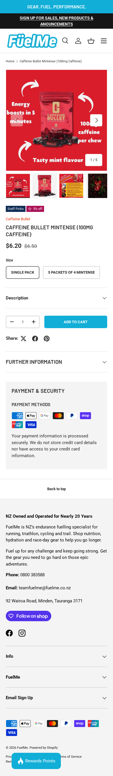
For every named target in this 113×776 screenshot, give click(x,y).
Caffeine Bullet (18, 219)
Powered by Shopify (44, 748)
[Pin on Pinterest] (46, 338)
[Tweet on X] (23, 338)
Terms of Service (69, 757)
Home (10, 61)
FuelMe (22, 748)
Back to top (56, 489)
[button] (91, 40)
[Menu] (103, 40)
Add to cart (76, 322)
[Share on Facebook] (35, 338)
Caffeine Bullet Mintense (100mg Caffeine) (51, 61)
